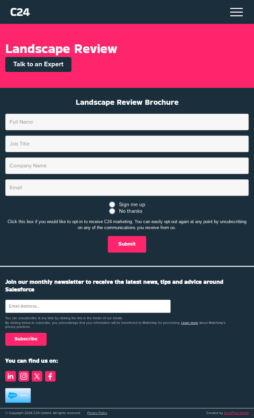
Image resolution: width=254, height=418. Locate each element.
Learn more (189, 323)
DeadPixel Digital (236, 413)
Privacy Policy (97, 413)
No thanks (130, 211)
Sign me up (132, 204)
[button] (236, 12)
